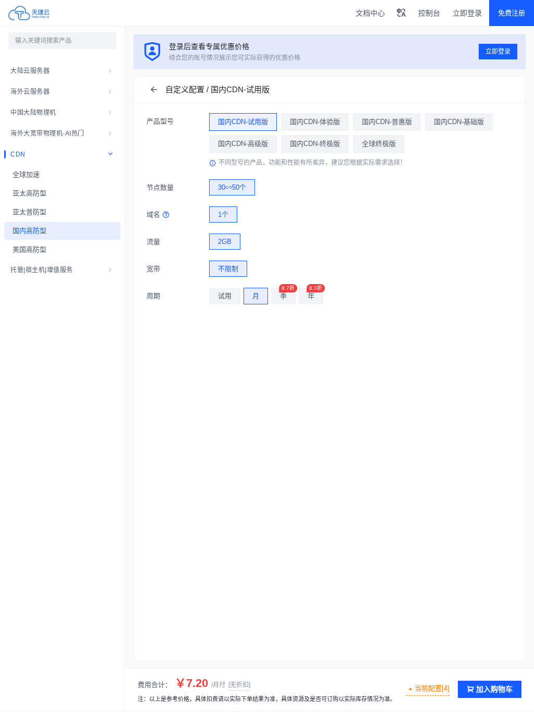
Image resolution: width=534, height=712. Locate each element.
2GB (225, 241)
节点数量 (160, 187)
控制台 (429, 13)
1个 (223, 214)
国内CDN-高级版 (243, 144)
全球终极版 (379, 144)
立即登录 (467, 13)
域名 (153, 214)
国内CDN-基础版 (459, 122)
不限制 (228, 269)
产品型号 (160, 121)
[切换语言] (401, 13)
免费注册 (511, 13)
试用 (225, 296)
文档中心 (370, 13)
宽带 (153, 269)
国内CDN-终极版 (315, 144)
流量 (153, 241)
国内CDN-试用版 (243, 122)
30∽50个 (232, 187)
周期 (153, 296)
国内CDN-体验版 (315, 122)
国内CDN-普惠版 (387, 122)
